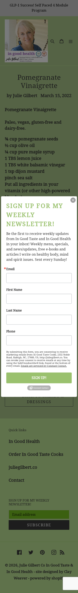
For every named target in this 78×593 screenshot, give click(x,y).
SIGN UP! (39, 378)
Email (10, 268)
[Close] (73, 200)
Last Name (14, 310)
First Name (14, 289)
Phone (10, 331)
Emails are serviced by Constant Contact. (44, 366)
